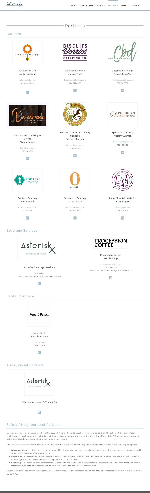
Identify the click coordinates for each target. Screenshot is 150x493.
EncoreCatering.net (75, 145)
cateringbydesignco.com (122, 80)
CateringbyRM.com (122, 207)
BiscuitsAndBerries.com (75, 80)
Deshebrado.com (27, 148)
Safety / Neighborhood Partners (33, 424)
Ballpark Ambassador (20, 444)
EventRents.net (39, 342)
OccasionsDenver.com (75, 207)
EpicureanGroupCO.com (122, 142)
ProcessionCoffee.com (110, 264)
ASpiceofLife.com (27, 80)
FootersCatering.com (27, 207)
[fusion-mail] (27, 92)
